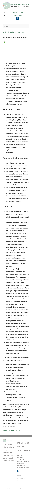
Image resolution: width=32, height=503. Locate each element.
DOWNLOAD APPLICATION (11, 430)
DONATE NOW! (18, 13)
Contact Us (21, 481)
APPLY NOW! (17, 15)
